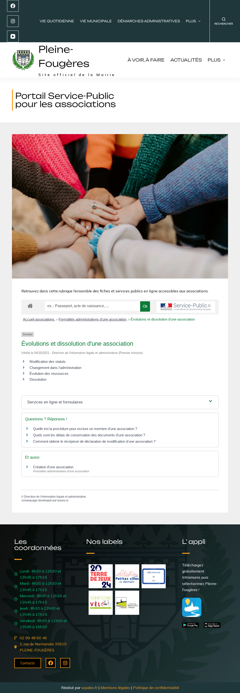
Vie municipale (96, 21)
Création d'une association (53, 467)
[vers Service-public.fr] (186, 307)
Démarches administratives (149, 21)
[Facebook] (13, 6)
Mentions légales (115, 687)
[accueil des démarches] (30, 305)
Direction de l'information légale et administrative (55, 496)
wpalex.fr (89, 687)
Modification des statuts (48, 362)
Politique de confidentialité (156, 687)
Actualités (186, 59)
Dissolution (38, 379)
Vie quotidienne (57, 21)
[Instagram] (13, 21)
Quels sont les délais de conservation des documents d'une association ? (89, 435)
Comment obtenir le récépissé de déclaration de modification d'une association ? (94, 441)
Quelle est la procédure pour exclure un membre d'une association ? (85, 429)
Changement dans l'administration (55, 368)
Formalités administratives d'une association (93, 319)
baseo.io (62, 500)
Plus (191, 21)
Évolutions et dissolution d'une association (163, 319)
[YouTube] (13, 36)
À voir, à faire (146, 59)
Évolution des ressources (49, 374)
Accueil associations (39, 319)
